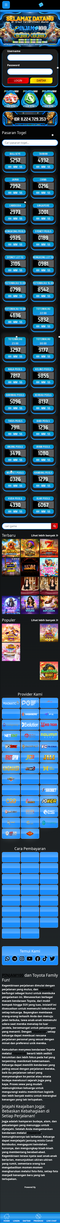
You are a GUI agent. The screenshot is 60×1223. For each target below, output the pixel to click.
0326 (15, 593)
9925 (15, 352)
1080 (43, 567)
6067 (43, 619)
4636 (15, 430)
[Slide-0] (15, 57)
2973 (15, 326)
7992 (15, 300)
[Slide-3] (33, 57)
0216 (43, 300)
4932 (43, 275)
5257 (15, 275)
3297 (15, 464)
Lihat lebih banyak (43, 650)
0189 (43, 352)
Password (13, 94)
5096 (15, 516)
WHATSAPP (30, 122)
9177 (43, 464)
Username (13, 80)
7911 (15, 542)
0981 (43, 378)
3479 (15, 567)
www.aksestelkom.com (34, 71)
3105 (15, 378)
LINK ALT (30, 132)
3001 (43, 326)
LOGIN (18, 109)
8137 (43, 516)
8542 (43, 404)
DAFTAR (41, 109)
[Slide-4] (38, 57)
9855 (43, 490)
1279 (43, 593)
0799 (15, 404)
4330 (15, 619)
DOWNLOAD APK (30, 142)
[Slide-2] (27, 57)
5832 (43, 434)
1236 (43, 542)
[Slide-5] (44, 57)
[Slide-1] (21, 57)
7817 (15, 490)
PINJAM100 (13, 1109)
